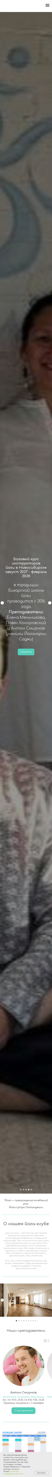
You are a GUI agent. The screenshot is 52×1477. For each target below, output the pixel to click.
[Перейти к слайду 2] (23, 1189)
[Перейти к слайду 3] (26, 1189)
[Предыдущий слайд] (2, 602)
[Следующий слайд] (49, 602)
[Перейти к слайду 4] (28, 1189)
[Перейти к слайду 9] (35, 1320)
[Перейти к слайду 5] (31, 1189)
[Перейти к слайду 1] (20, 1189)
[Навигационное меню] (47, 5)
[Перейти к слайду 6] (28, 1320)
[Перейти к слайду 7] (30, 1320)
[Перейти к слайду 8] (33, 1320)
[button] (26, 641)
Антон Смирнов (23, 1392)
